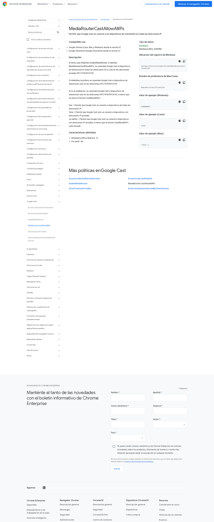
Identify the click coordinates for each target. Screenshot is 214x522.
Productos (58, 4)
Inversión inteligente (36, 518)
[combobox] (170, 424)
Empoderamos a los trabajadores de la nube (38, 511)
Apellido (157, 392)
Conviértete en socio (169, 505)
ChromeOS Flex (100, 515)
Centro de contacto (102, 520)
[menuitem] (43, 4)
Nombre (115, 392)
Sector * (156, 419)
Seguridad (31, 505)
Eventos (163, 520)
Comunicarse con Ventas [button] (157, 4)
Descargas (65, 509)
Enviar (117, 469)
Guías (162, 510)
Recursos (72, 4)
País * (113, 433)
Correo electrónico (119, 406)
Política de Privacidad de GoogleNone (139, 461)
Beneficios (43, 4)
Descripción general (69, 504)
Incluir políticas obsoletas (41, 40)
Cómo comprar (133, 515)
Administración (67, 520)
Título (113, 419)
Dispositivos (132, 509)
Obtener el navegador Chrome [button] (193, 4)
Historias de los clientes (170, 515)
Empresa (157, 406)
